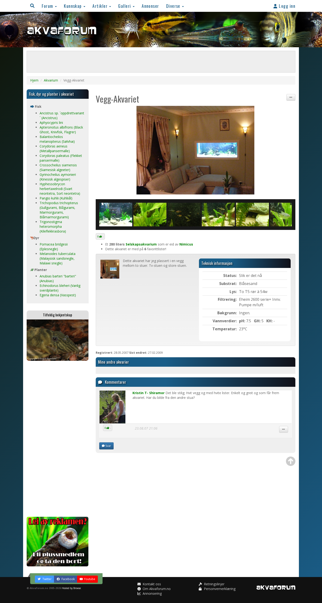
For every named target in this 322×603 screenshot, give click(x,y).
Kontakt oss (151, 584)
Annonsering (152, 593)
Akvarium (51, 80)
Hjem (34, 80)
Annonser (150, 6)
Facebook (68, 579)
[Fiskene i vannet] (184, 214)
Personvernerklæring (219, 588)
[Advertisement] (58, 439)
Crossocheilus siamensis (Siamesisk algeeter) (58, 167)
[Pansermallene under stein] (252, 214)
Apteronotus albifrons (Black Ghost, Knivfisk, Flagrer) (61, 129)
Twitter (47, 579)
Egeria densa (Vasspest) (58, 295)
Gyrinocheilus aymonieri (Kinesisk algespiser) (58, 176)
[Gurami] (286, 214)
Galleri (125, 6)
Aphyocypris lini (51, 122)
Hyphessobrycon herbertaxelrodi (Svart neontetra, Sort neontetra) (60, 189)
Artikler (100, 6)
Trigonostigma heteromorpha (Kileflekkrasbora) (53, 226)
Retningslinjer (213, 584)
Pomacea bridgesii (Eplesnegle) (54, 246)
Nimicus (186, 244)
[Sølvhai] (218, 214)
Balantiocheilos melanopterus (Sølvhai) (57, 139)
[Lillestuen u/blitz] (196, 150)
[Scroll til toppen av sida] (290, 461)
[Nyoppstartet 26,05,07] (115, 214)
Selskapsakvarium (141, 244)
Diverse (174, 6)
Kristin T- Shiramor (148, 393)
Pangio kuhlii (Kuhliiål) (56, 198)
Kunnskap (73, 6)
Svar (108, 446)
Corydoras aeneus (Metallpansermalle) (55, 148)
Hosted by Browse (71, 588)
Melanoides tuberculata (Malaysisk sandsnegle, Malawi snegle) (57, 258)
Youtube (89, 579)
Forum (48, 6)
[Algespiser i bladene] (149, 214)
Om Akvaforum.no (156, 588)
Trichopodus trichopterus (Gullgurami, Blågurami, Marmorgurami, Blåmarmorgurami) (59, 210)
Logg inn (286, 6)
